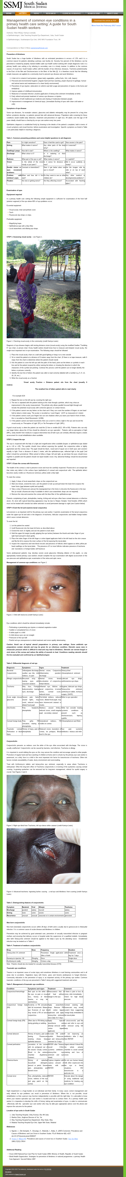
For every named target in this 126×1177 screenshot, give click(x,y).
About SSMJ (112, 13)
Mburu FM (22, 1139)
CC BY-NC (48, 1169)
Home (9, 13)
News (36, 13)
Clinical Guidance (72, 13)
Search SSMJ (94, 13)
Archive (23, 13)
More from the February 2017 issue (106, 25)
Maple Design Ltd (20, 1174)
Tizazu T (15, 1139)
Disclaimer (8, 1172)
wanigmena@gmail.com (39, 48)
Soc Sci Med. (73, 1139)
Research (50, 13)
